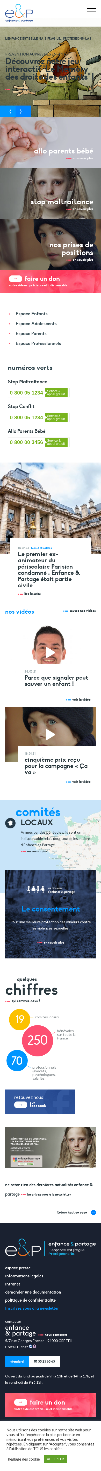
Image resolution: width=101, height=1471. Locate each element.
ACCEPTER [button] (55, 1459)
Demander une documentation (33, 1292)
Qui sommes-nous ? (26, 1001)
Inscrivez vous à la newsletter (49, 1194)
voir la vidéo (81, 700)
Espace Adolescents (36, 324)
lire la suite (32, 594)
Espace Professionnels (38, 343)
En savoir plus (37, 851)
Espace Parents (31, 333)
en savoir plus (22, 89)
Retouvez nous (30, 1101)
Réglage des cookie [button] (24, 1459)
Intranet (12, 1284)
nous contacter (56, 1335)
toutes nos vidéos (83, 611)
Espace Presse (18, 1268)
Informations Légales (24, 1276)
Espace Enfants (32, 314)
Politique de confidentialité (30, 1300)
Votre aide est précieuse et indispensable (38, 280)
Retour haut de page (72, 1212)
